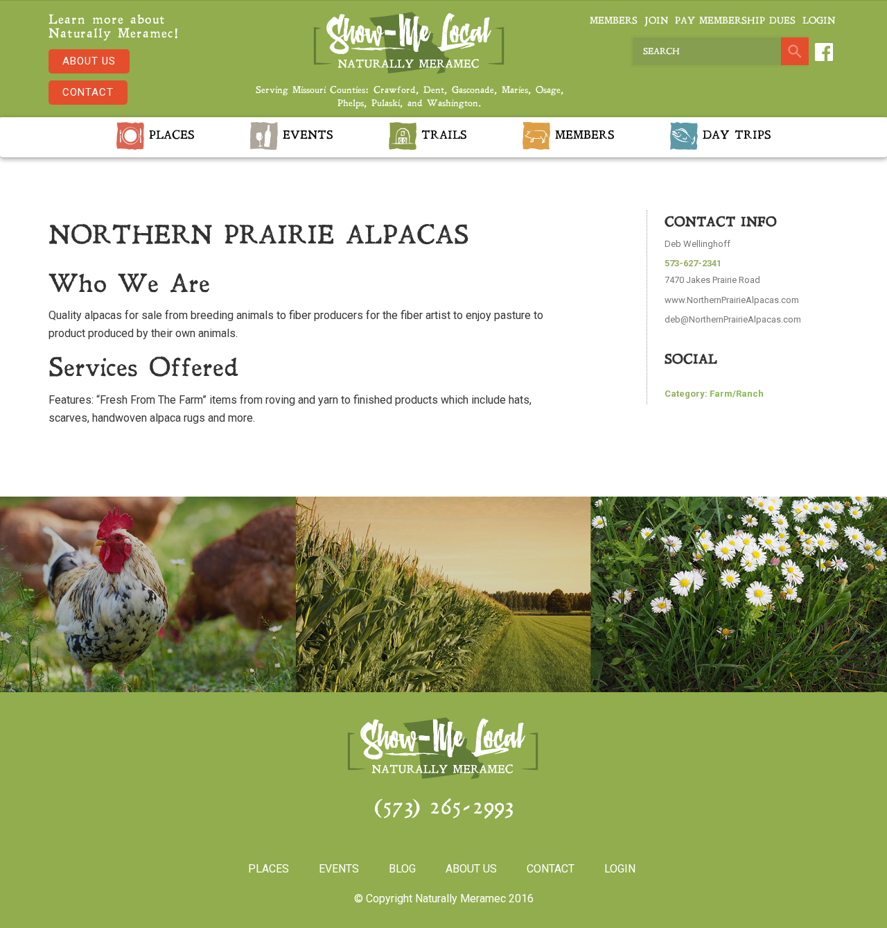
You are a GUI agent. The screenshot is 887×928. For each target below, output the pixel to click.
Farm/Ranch (737, 393)
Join (656, 21)
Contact (88, 92)
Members (614, 21)
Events (305, 135)
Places (169, 135)
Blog (402, 868)
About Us (89, 61)
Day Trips (734, 135)
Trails (441, 135)
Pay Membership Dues (735, 21)
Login (818, 21)
